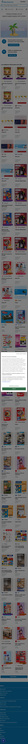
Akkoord (14, 388)
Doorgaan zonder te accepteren (21, 353)
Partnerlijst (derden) (6, 381)
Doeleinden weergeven (14, 386)
